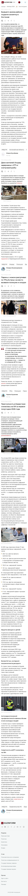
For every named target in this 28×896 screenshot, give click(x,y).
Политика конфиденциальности (10, 860)
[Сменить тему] (20, 2)
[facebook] (11, 827)
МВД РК (4, 149)
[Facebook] (11, 21)
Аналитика (4, 842)
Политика (4, 839)
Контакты (4, 881)
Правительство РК (15, 807)
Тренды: (3, 6)
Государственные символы (8, 863)
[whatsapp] (5, 21)
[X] (14, 21)
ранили (3, 383)
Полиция (20, 264)
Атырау (11, 264)
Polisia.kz (19, 183)
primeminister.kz (6, 435)
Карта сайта (4, 878)
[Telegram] (8, 21)
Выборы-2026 (11, 6)
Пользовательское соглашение (10, 857)
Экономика (4, 845)
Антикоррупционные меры (8, 866)
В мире (3, 848)
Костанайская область (16, 149)
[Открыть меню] (25, 2)
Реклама (3, 884)
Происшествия (5, 836)
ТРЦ (10, 391)
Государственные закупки (8, 869)
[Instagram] (2, 21)
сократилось (17, 799)
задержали (4, 259)
